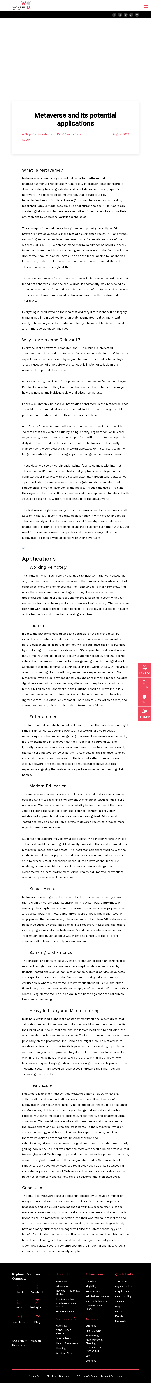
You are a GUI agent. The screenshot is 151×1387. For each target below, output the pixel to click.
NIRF (77, 1376)
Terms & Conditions (111, 1376)
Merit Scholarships (96, 1301)
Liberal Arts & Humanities (93, 1349)
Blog (117, 1306)
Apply (145, 687)
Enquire (145, 716)
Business (91, 1325)
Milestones (62, 1286)
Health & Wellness (67, 1343)
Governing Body (65, 1311)
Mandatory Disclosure (59, 1376)
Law (88, 1355)
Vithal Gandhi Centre (64, 1332)
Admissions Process (97, 1296)
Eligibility (91, 1286)
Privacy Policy (36, 1376)
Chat (144, 702)
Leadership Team (66, 1299)
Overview (61, 1281)
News (118, 1311)
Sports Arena (63, 1338)
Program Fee (93, 1291)
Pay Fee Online (124, 1286)
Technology (92, 1335)
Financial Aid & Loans (94, 1307)
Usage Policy (90, 1376)
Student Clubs (64, 1353)
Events (119, 1316)
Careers (119, 1301)
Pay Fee (144, 672)
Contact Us (121, 1281)
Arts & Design (93, 1330)
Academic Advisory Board (67, 1305)
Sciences (91, 1360)
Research (120, 1321)
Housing (61, 1348)
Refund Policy (123, 1296)
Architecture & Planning (94, 1342)
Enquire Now (122, 1291)
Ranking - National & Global (68, 1292)
